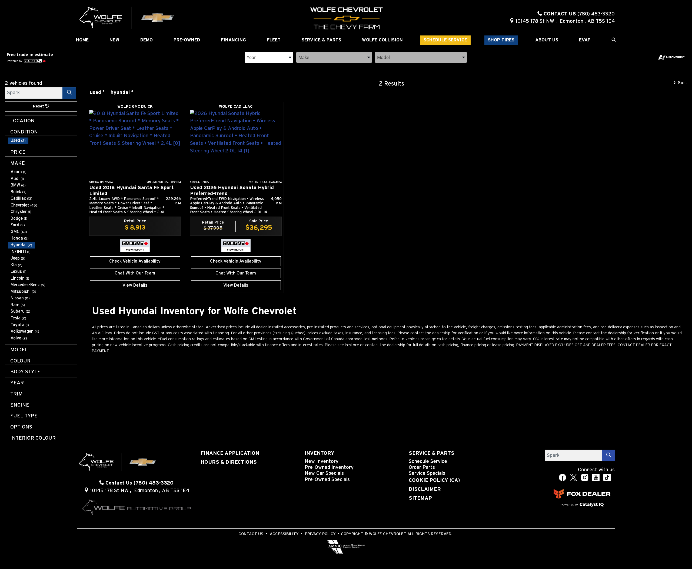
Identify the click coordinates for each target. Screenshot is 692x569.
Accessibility (284, 534)
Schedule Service (428, 461)
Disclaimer (425, 489)
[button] (82, 40)
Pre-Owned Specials (327, 479)
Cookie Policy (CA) (434, 480)
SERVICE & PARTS (431, 453)
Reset (39, 106)
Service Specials (427, 473)
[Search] (69, 93)
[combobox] (269, 57)
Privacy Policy (320, 534)
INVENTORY (319, 453)
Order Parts (422, 467)
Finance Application (230, 453)
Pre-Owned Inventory (329, 467)
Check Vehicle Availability (135, 261)
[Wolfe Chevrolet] (127, 17)
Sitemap (420, 498)
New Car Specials (324, 473)
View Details (134, 285)
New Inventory (321, 461)
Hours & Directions (229, 462)
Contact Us (250, 534)
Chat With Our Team (135, 273)
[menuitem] (42, 140)
